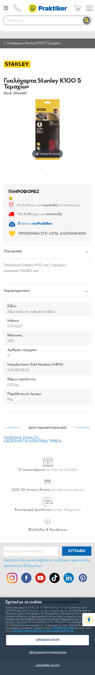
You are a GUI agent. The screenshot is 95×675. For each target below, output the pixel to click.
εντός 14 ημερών (47, 510)
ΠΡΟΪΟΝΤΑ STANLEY (21, 438)
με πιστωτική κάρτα (47, 490)
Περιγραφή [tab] (13, 251)
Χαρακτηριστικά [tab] (16, 291)
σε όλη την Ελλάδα (47, 470)
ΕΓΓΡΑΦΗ (76, 551)
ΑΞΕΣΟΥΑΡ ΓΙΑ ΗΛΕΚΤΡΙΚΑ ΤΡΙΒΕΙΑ (33, 441)
